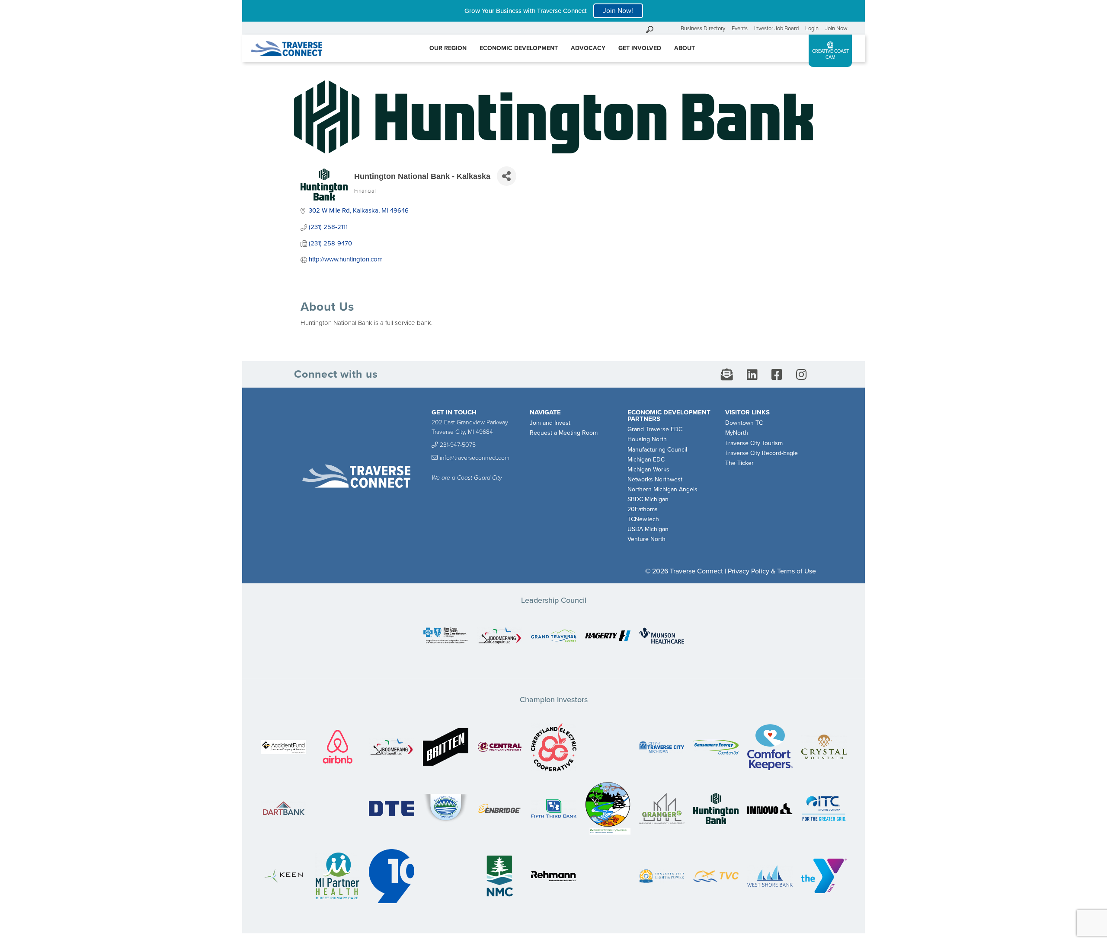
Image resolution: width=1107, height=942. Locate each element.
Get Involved (639, 48)
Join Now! (618, 10)
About (684, 48)
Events (740, 28)
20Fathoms (642, 509)
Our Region (448, 48)
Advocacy (588, 48)
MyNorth (736, 432)
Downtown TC (744, 422)
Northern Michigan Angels (662, 489)
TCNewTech (643, 519)
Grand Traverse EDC (654, 429)
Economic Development (519, 48)
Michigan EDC (646, 459)
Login (812, 28)
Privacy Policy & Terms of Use (772, 571)
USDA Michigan (648, 529)
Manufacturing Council (657, 449)
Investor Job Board (776, 28)
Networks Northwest (654, 479)
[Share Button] (506, 176)
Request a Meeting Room (564, 432)
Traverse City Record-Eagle (761, 453)
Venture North (646, 539)
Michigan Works (648, 469)
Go (672, 28)
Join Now (836, 28)
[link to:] (446, 636)
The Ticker (739, 463)
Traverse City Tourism (754, 443)
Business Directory (703, 28)
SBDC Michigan (648, 499)
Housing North (647, 439)
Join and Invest (550, 422)
